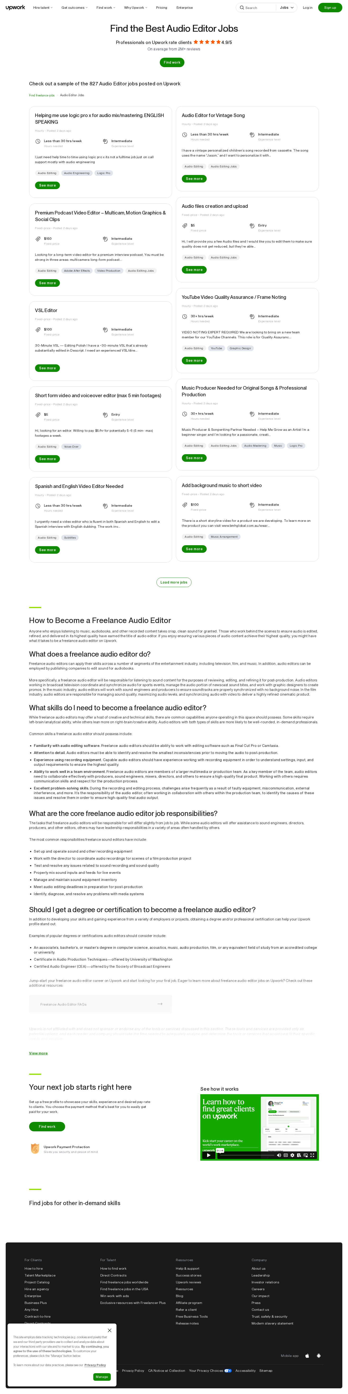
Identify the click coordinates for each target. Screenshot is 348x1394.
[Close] (109, 1330)
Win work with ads (114, 1296)
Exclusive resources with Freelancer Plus (133, 1303)
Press (256, 1303)
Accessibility (246, 1370)
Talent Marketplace (40, 1275)
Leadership (261, 1275)
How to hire (34, 1268)
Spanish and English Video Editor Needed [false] (79, 486)
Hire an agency (37, 1289)
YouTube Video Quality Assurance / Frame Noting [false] (234, 297)
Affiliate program (189, 1303)
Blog (179, 1296)
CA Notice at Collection (166, 1370)
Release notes (187, 1323)
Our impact (261, 1296)
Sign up (330, 7)
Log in (307, 7)
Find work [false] (172, 62)
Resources (184, 1289)
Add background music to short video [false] (222, 485)
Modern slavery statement (273, 1323)
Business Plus (36, 1303)
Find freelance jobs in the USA (124, 1289)
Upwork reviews (188, 1282)
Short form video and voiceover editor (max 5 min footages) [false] (98, 395)
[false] (42, 95)
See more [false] (47, 185)
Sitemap (265, 1370)
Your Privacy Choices (210, 1370)
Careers (258, 1289)
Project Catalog (37, 1282)
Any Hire (31, 1309)
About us (259, 1268)
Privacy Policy (133, 1370)
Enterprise (33, 1296)
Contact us (260, 1309)
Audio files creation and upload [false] (215, 206)
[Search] (242, 7)
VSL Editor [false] (46, 310)
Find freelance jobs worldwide (124, 1282)
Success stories (188, 1275)
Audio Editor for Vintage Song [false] (213, 115)
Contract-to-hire (38, 1316)
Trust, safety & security (270, 1316)
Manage (102, 1377)
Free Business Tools (192, 1316)
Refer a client (186, 1309)
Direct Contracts (113, 1275)
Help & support (188, 1268)
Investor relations (265, 1282)
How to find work (113, 1268)
